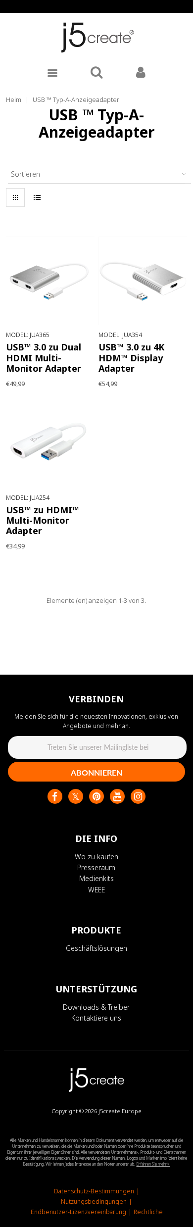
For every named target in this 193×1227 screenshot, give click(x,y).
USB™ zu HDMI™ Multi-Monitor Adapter (42, 520)
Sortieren (25, 174)
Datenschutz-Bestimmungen (94, 1191)
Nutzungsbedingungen (94, 1201)
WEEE (96, 889)
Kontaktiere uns (96, 1018)
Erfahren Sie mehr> (153, 1164)
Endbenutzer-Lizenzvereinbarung (78, 1212)
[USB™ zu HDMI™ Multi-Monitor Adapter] (50, 443)
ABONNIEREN (96, 772)
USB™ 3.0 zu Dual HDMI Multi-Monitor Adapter (43, 357)
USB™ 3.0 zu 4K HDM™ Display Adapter (131, 357)
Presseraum (96, 867)
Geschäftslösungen (96, 948)
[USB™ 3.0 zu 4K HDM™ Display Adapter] (142, 281)
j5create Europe (120, 1111)
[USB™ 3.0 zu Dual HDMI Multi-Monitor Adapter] (50, 281)
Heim (13, 99)
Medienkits (96, 878)
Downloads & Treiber (96, 1007)
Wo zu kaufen (96, 856)
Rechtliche (148, 1212)
